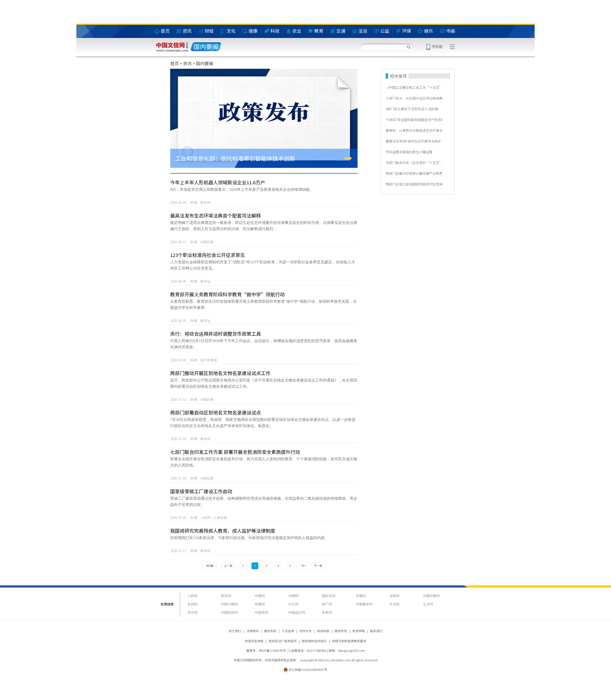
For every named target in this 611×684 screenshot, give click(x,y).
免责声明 (358, 631)
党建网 (260, 604)
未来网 (327, 612)
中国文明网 (229, 604)
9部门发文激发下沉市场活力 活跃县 (412, 108)
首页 (174, 63)
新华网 (226, 595)
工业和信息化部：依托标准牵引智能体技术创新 (235, 158)
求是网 (361, 595)
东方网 (394, 604)
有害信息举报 (254, 641)
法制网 (394, 595)
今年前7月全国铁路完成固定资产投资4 (414, 119)
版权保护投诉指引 (314, 641)
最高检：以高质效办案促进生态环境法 (414, 130)
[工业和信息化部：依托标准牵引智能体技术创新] (264, 118)
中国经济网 (296, 612)
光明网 (293, 595)
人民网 (192, 595)
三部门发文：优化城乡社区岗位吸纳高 (414, 98)
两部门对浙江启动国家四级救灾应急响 (414, 184)
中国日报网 (431, 595)
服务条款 (270, 631)
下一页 (318, 565)
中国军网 (261, 612)
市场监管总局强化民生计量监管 (409, 151)
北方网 (428, 604)
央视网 (192, 604)
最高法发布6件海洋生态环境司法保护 (413, 141)
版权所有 (341, 631)
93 (303, 565)
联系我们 (376, 631)
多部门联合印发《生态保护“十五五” (414, 162)
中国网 (260, 595)
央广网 (327, 604)
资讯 (187, 63)
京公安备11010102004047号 (308, 669)
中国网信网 (229, 612)
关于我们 (235, 631)
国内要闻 (204, 63)
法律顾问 (252, 631)
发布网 (192, 612)
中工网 (293, 604)
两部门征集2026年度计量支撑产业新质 (414, 173)
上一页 (228, 565)
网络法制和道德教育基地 (349, 641)
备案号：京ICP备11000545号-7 (267, 650)
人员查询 (288, 631)
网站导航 (323, 631)
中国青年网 (364, 604)
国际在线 (328, 595)
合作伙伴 (305, 631)
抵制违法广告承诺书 (283, 641)
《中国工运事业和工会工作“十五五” (414, 87)
